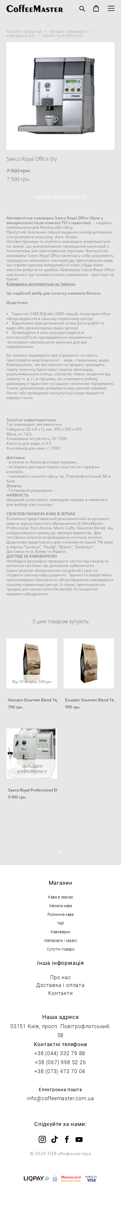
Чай (60, 923)
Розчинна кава (60, 914)
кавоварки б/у (20, 35)
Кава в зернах (60, 896)
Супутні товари (61, 949)
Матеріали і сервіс (60, 940)
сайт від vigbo (60, 1198)
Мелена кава (60, 905)
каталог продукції (24, 31)
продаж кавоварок (68, 31)
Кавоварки (60, 931)
